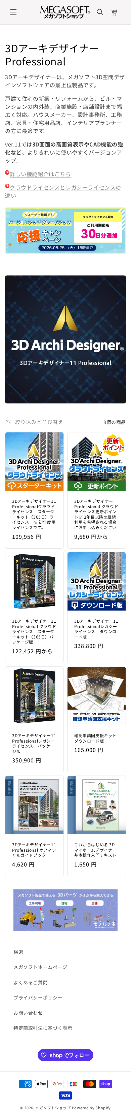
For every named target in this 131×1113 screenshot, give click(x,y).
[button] (13, 12)
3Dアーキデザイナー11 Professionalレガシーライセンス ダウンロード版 (96, 628)
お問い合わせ (28, 1012)
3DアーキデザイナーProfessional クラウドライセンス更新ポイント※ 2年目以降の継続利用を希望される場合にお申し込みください (96, 514)
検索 (18, 951)
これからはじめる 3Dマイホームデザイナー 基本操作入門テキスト (95, 850)
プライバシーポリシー (37, 997)
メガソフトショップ (53, 1107)
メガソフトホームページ (40, 966)
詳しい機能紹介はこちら (40, 174)
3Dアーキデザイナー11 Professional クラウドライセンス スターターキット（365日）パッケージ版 (34, 631)
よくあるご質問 (30, 982)
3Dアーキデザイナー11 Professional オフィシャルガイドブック (34, 850)
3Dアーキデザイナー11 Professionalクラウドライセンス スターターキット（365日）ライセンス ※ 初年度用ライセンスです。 (34, 514)
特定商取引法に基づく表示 (42, 1027)
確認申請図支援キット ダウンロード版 (95, 738)
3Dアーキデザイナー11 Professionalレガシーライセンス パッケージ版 (34, 743)
